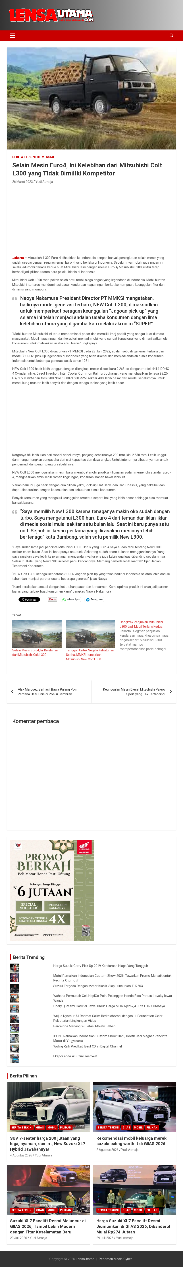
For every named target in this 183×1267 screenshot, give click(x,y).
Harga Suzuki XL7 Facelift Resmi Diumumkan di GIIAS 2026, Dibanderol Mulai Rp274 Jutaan (133, 1226)
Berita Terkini (24, 157)
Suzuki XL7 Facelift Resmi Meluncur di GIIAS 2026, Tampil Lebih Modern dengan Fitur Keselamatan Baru (48, 1226)
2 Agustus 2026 (107, 1150)
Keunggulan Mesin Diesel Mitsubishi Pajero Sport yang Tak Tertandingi (134, 691)
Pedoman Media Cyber (115, 1259)
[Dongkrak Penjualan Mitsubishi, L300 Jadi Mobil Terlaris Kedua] (147, 635)
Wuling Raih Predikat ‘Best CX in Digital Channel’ (88, 1046)
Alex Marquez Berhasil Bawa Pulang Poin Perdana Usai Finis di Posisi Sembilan (47, 691)
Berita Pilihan (23, 1076)
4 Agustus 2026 (21, 1155)
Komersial (46, 157)
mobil (52, 1127)
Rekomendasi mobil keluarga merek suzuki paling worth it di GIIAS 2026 (131, 1141)
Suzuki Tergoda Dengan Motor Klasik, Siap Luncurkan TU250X (98, 986)
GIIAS (40, 1127)
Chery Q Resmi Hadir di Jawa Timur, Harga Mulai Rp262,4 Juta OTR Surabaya (109, 1006)
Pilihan (65, 1127)
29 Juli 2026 (18, 1238)
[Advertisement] (91, 218)
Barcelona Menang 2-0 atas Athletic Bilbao (84, 1026)
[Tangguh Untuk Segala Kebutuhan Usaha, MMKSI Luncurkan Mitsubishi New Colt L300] (90, 634)
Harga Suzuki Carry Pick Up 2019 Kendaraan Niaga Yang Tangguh (100, 966)
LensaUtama (85, 1259)
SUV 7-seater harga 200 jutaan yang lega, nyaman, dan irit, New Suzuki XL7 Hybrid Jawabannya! (47, 1144)
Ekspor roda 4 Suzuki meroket (75, 1056)
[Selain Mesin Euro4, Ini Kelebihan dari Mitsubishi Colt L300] (37, 634)
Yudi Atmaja (44, 181)
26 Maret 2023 (22, 181)
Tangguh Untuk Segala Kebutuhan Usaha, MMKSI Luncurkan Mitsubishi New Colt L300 (90, 654)
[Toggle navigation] (13, 35)
